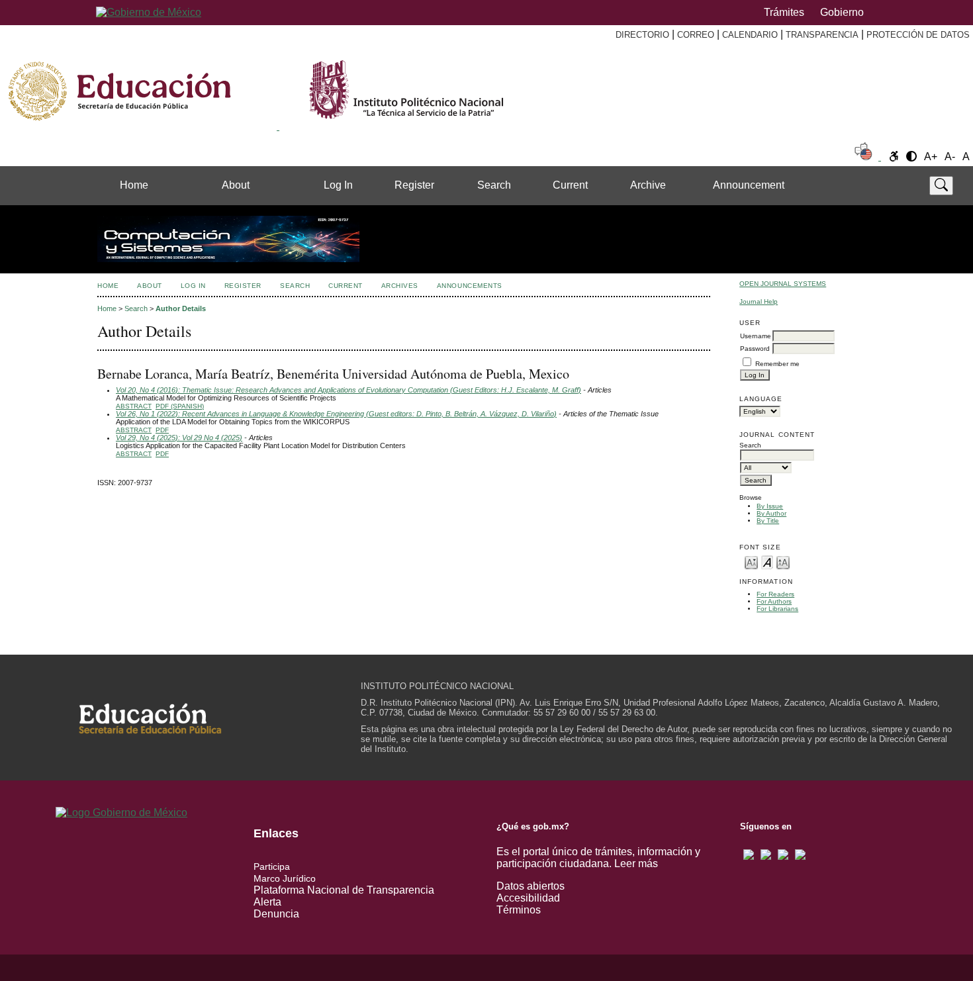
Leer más (636, 863)
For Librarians (777, 608)
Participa (272, 866)
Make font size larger (783, 561)
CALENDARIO (750, 35)
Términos (518, 909)
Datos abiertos (530, 886)
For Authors (774, 601)
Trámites (784, 12)
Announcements (469, 285)
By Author (771, 513)
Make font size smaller (751, 561)
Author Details (181, 308)
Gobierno (842, 12)
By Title (768, 520)
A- (950, 156)
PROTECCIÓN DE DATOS (918, 35)
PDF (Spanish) (180, 406)
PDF (162, 430)
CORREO (695, 35)
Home (134, 185)
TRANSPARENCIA (822, 35)
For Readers (775, 594)
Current (570, 185)
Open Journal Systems (782, 283)
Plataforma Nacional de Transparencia (344, 890)
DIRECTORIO (642, 35)
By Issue (770, 506)
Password (755, 348)
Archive (648, 185)
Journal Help (758, 301)
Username (755, 336)
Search (494, 185)
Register (414, 185)
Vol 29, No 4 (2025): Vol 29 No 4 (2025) (179, 438)
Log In (338, 185)
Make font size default (767, 561)
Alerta (267, 902)
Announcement (748, 185)
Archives (399, 285)
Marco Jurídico (285, 878)
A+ (930, 156)
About (236, 185)
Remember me (777, 363)
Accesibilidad (528, 898)
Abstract (134, 406)
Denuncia (276, 913)
